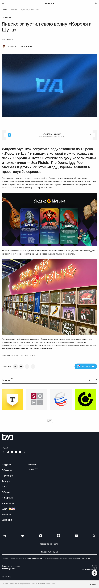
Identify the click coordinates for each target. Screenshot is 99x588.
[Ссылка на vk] (8, 452)
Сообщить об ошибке (49, 544)
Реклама (32, 469)
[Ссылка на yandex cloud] (11, 569)
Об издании (32, 465)
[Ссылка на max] (12, 452)
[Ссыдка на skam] (6, 577)
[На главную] (49, 3)
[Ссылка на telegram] (3, 452)
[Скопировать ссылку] (33, 366)
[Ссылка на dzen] (16, 452)
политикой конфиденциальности (34, 558)
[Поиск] (96, 3)
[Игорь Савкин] (4, 46)
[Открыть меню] (3, 3)
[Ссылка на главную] (7, 437)
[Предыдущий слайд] (90, 380)
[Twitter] (27, 366)
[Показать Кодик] (94, 573)
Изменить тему (47, 552)
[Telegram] (15, 366)
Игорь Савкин (11, 46)
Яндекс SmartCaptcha (83, 558)
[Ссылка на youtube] (20, 452)
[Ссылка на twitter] (24, 452)
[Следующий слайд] (96, 380)
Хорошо (93, 584)
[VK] (21, 366)
